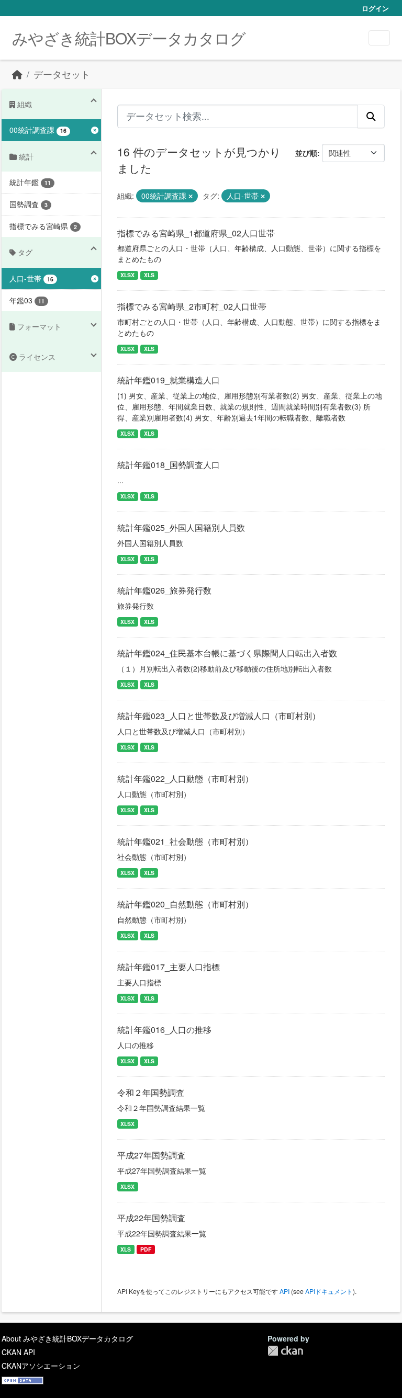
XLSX (127, 275)
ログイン (375, 8)
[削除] (190, 196)
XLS (149, 275)
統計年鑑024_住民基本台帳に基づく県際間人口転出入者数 (227, 653)
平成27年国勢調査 (151, 1155)
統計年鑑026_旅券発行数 (164, 590)
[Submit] (371, 116)
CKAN (285, 1350)
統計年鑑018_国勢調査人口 (168, 465)
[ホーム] (17, 74)
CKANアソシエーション (41, 1365)
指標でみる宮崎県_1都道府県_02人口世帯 (196, 233)
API (284, 1291)
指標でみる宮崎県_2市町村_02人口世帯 (191, 306)
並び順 (306, 152)
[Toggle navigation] (379, 38)
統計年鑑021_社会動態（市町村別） (185, 841)
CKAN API (18, 1352)
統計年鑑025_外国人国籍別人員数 (181, 527)
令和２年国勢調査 (150, 1092)
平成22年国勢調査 (151, 1218)
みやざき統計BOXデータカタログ (128, 38)
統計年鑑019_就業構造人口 (168, 380)
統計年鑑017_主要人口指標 (168, 967)
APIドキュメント (329, 1291)
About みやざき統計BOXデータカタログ (67, 1338)
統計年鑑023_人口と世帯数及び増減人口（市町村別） (218, 716)
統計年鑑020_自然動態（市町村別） (185, 904)
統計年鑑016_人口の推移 (164, 1030)
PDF (145, 1249)
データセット (62, 74)
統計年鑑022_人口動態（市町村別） (185, 778)
